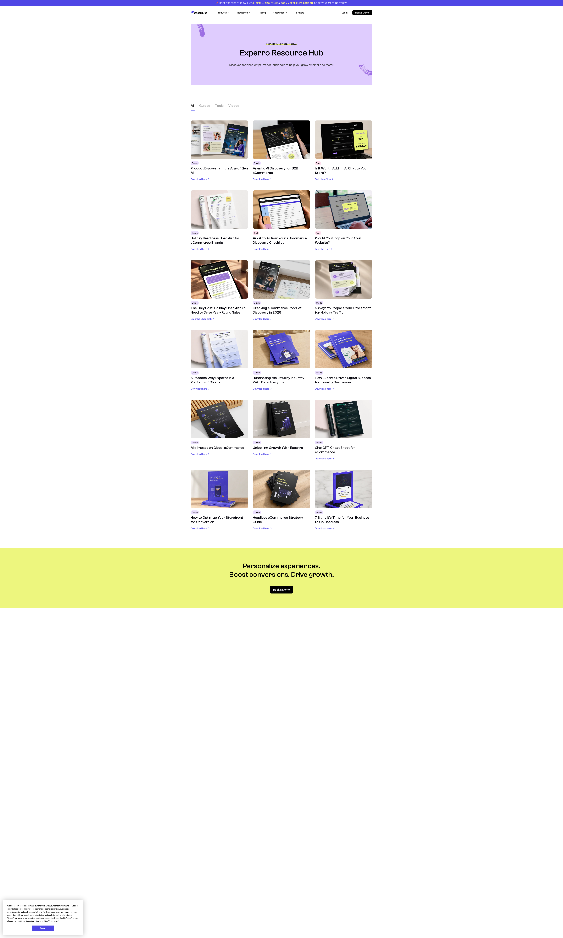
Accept (43, 928)
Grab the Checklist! (201, 318)
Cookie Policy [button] (65, 918)
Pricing (262, 12)
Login (345, 12)
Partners (299, 12)
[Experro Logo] (199, 13)
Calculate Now (323, 179)
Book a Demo (362, 12)
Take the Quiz (322, 249)
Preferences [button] (53, 921)
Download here (199, 179)
